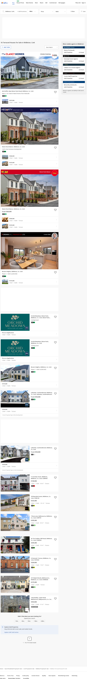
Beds (57, 11)
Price (42, 11)
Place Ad (78, 2)
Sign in (84, 3)
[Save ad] (55, 92)
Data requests (52, 675)
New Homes (29, 3)
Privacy (18, 675)
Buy (13, 3)
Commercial (52, 3)
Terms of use (10, 675)
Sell (46, 3)
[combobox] (19, 11)
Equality (44, 675)
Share (41, 3)
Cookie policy (25, 675)
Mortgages (62, 2)
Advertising (74, 675)
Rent (36, 3)
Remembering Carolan (63, 675)
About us (2, 675)
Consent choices (35, 675)
